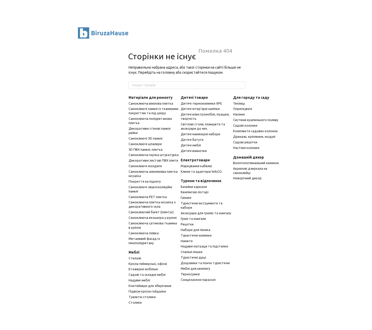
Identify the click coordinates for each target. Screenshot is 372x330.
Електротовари (195, 160)
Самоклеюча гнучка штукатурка (154, 155)
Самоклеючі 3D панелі (145, 138)
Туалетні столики (142, 297)
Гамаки (186, 197)
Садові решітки (245, 142)
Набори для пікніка (195, 229)
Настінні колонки (246, 147)
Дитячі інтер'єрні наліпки (200, 108)
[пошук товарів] (241, 85)
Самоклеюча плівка (144, 233)
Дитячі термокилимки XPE (201, 103)
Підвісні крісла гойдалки (147, 291)
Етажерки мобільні (143, 269)
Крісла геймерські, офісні (148, 263)
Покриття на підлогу (145, 181)
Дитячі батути (192, 139)
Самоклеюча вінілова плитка (151, 103)
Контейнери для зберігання (150, 285)
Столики (135, 302)
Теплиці (239, 103)
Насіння (239, 114)
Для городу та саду (251, 97)
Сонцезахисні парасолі (198, 279)
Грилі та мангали (193, 218)
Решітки (187, 224)
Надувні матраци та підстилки (204, 246)
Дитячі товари (194, 97)
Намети (187, 241)
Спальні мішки (191, 252)
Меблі (134, 252)
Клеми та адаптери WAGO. (201, 171)
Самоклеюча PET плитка (148, 197)
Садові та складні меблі (147, 274)
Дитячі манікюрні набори (200, 134)
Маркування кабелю (196, 166)
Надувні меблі (139, 280)
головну (168, 72)
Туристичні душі (193, 257)
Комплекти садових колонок (255, 131)
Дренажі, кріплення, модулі (254, 136)
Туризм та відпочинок (201, 181)
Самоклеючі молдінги (145, 166)
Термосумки (190, 274)
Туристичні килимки (196, 235)
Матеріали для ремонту (151, 97)
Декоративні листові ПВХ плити (153, 160)
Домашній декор (248, 157)
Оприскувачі (242, 108)
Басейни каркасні (194, 186)
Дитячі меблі (191, 145)
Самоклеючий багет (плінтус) (151, 212)
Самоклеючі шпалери (145, 144)
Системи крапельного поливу (255, 120)
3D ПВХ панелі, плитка (145, 149)
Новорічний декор (247, 178)
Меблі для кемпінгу (195, 268)
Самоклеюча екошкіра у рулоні (153, 217)
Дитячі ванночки (194, 150)
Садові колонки (245, 125)
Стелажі (135, 258)
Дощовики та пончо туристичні (205, 263)
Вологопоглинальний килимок (256, 163)
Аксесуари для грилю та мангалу (206, 213)
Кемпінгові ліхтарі (195, 192)
